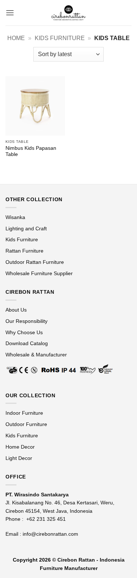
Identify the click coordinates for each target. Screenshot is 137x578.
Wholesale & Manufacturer (36, 355)
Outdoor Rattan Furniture (34, 262)
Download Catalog (26, 343)
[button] (9, 13)
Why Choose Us (24, 332)
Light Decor (18, 458)
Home (16, 38)
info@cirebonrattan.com (50, 534)
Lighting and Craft (26, 228)
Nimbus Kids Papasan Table (30, 151)
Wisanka (16, 217)
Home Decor (20, 447)
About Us (16, 310)
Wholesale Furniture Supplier (39, 273)
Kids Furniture (60, 38)
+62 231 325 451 (46, 519)
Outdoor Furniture (26, 424)
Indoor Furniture (24, 413)
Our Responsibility (26, 321)
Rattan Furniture (25, 251)
